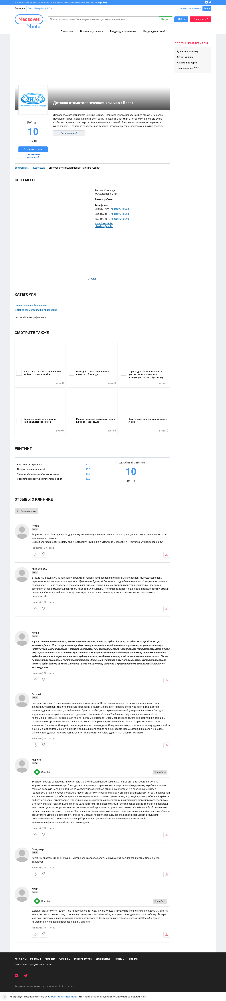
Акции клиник (185, 57)
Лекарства (67, 31)
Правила (133, 958)
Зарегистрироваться (190, 8)
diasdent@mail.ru (104, 226)
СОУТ (49, 965)
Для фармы (103, 958)
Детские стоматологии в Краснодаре (36, 309)
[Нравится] (35, 555)
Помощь (119, 958)
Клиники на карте (187, 62)
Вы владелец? (69, 133)
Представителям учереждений (33, 155)
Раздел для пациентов (123, 31)
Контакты (21, 958)
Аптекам (50, 958)
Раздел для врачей (154, 31)
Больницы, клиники (91, 31)
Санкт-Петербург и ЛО (39, 8)
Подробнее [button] (160, 772)
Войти (207, 8)
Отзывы (92, 278)
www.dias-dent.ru (104, 223)
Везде (165, 19)
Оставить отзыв (33, 149)
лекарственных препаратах (63, 996)
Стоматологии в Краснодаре (31, 305)
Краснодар (39, 167)
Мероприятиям (83, 958)
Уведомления (28, 511)
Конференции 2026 (188, 68)
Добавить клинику (187, 51)
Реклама (35, 958)
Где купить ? (201, 19)
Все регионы (22, 167)
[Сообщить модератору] (166, 555)
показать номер (120, 208)
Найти (181, 19)
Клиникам (64, 958)
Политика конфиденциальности (29, 965)
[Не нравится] (43, 555)
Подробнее (101, 2)
